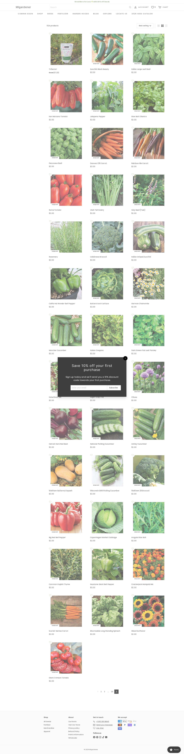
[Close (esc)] (125, 358)
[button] (43, 734)
